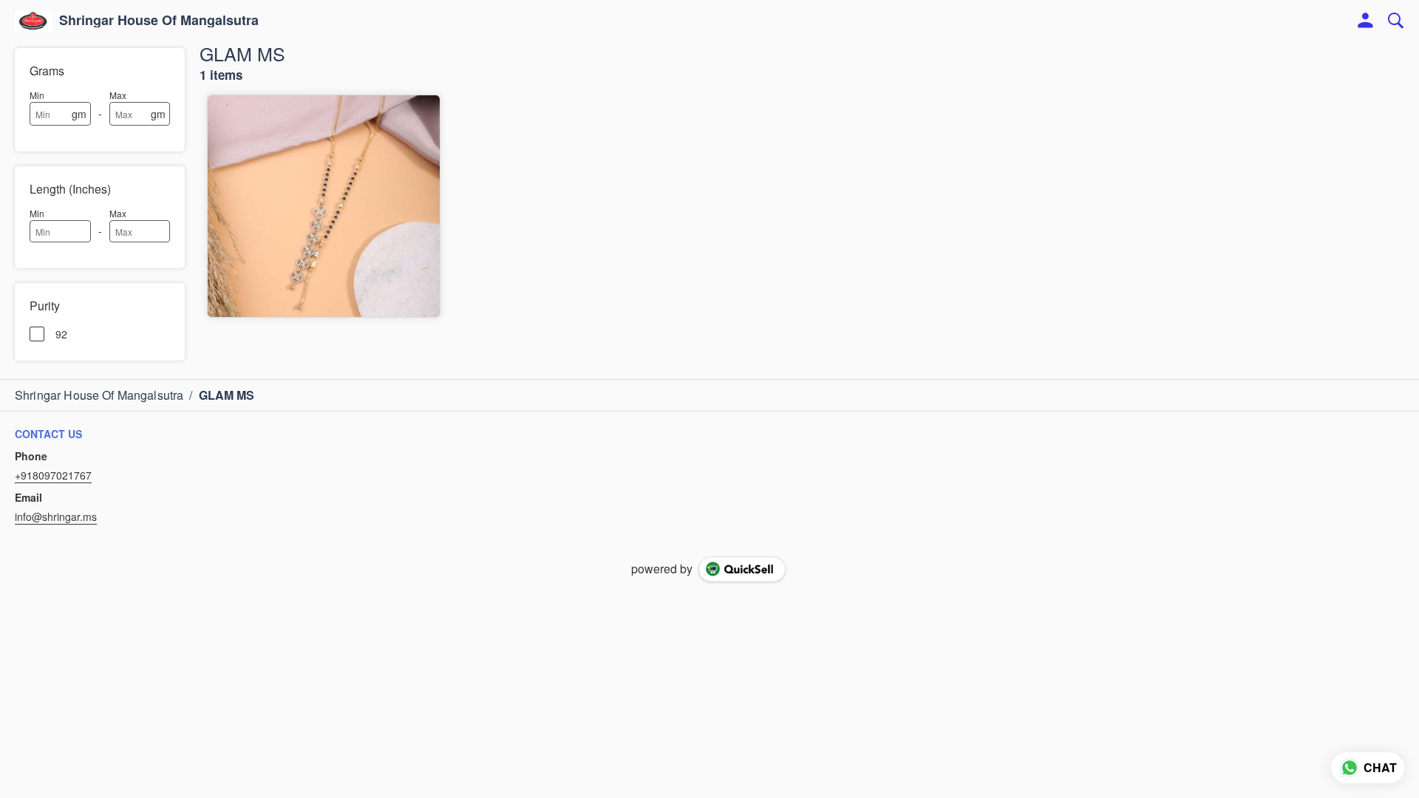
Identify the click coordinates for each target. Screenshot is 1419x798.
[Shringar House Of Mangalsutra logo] (33, 21)
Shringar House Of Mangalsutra (159, 20)
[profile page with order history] (1366, 20)
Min (37, 95)
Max (117, 95)
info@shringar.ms (56, 516)
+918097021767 (53, 475)
